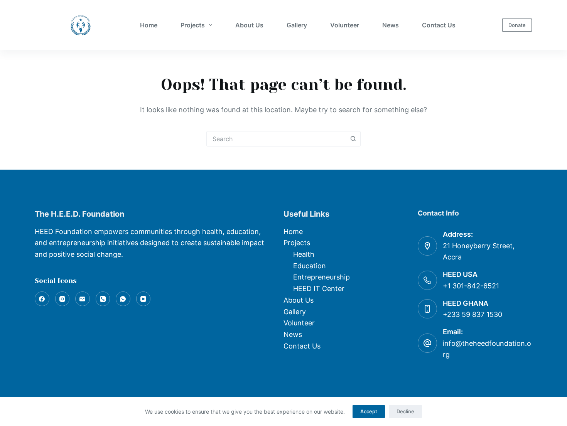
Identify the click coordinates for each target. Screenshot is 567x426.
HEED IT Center (318, 289)
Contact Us (439, 25)
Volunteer (344, 25)
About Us (249, 25)
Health (303, 254)
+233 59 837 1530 (472, 314)
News (390, 25)
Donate (517, 25)
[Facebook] (42, 298)
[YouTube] (143, 298)
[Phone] (103, 298)
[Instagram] (62, 298)
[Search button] (353, 138)
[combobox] (276, 138)
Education (309, 266)
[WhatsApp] (123, 298)
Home (148, 25)
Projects (193, 25)
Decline (405, 411)
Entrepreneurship (321, 277)
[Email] (82, 298)
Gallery (297, 25)
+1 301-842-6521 (471, 286)
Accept (368, 411)
